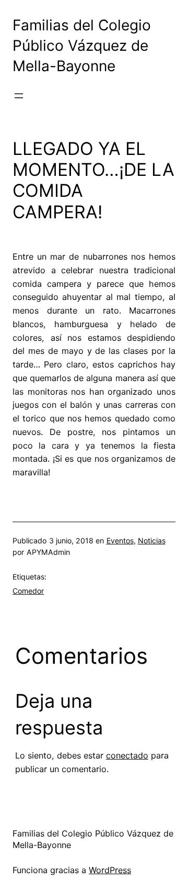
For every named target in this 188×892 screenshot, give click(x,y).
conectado (127, 755)
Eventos (120, 540)
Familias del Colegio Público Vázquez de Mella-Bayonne (82, 45)
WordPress (110, 870)
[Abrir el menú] (19, 96)
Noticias (152, 540)
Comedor (28, 590)
